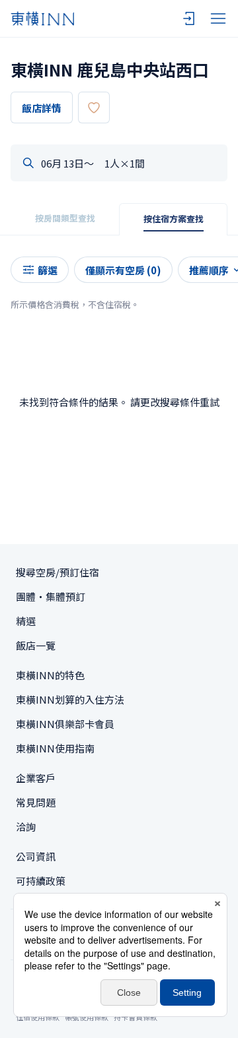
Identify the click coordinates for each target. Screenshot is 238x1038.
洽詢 (26, 827)
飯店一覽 (36, 645)
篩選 (48, 270)
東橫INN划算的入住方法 (70, 699)
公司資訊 (36, 856)
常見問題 (36, 802)
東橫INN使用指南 (55, 748)
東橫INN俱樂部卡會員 (65, 724)
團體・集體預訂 (50, 596)
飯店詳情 (41, 108)
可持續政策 (40, 881)
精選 (26, 621)
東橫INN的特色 (50, 675)
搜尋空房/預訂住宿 (57, 572)
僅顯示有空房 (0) (123, 270)
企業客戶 (36, 778)
